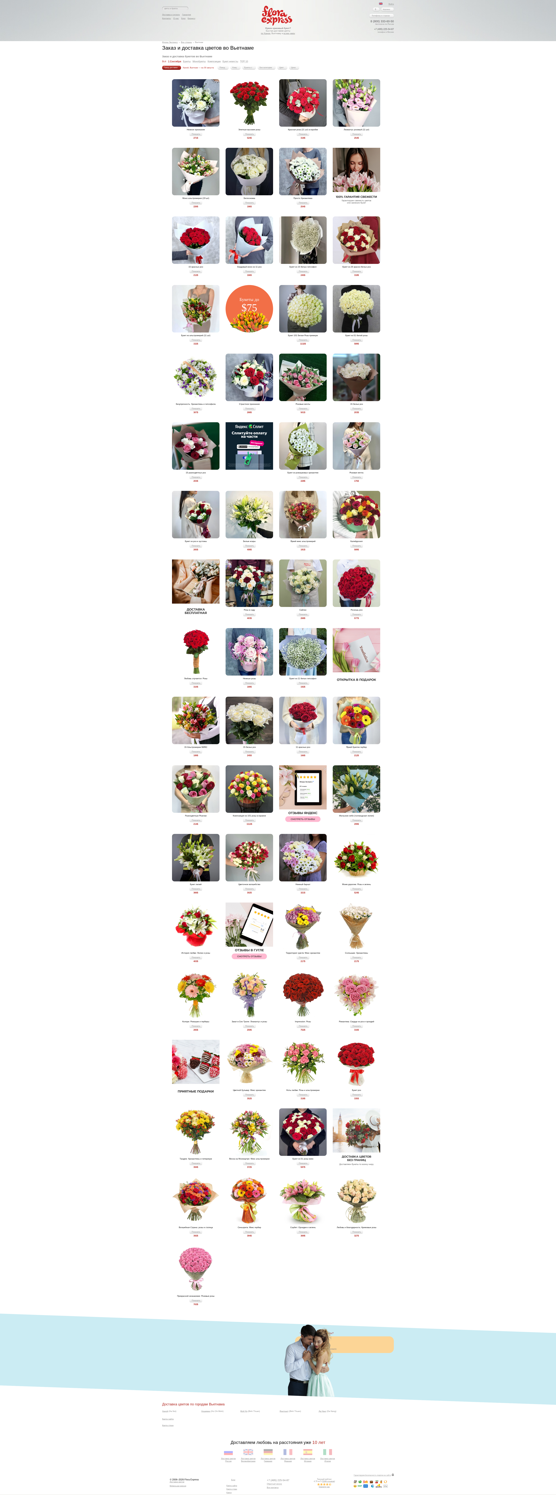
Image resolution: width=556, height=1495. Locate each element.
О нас (176, 18)
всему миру (289, 33)
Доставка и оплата (171, 14)
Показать (196, 134)
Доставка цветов (177, 1482)
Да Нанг (322, 1411)
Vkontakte (228, 1480)
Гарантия (186, 14)
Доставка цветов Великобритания (248, 1460)
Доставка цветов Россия (228, 1460)
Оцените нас (324, 1487)
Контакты (166, 18)
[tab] (164, 61)
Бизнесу (191, 18)
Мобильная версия (178, 1486)
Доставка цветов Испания (307, 1460)
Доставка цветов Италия (327, 1460)
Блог (183, 18)
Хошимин (205, 1411)
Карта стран (168, 1425)
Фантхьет (284, 1411)
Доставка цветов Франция (288, 1460)
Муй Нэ (243, 1411)
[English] (380, 4)
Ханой (165, 1411)
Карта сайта (168, 1419)
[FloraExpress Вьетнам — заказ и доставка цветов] (278, 14)
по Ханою (265, 33)
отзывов (328, 1481)
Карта (229, 1493)
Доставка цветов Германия (268, 1460)
